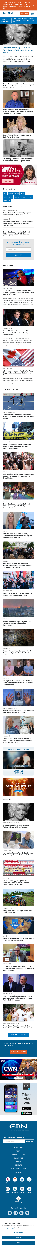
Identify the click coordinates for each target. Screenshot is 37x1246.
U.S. (5, 193)
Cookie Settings (18, 1232)
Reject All (18, 1237)
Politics (10, 193)
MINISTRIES (18, 1147)
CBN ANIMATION (18, 1168)
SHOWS (18, 1165)
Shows (23, 197)
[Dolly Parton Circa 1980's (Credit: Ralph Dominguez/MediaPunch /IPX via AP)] (18, 34)
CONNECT (18, 1158)
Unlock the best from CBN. (13, 1137)
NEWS (18, 1161)
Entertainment (8, 197)
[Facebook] (15, 1213)
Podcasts (30, 197)
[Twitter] (27, 1213)
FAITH (18, 1151)
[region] (18, 1232)
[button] (31, 13)
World (17, 193)
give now (24, 13)
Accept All (18, 1242)
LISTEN (18, 1172)
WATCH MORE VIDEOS (18, 1035)
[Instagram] (21, 1213)
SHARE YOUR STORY (18, 1052)
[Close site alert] (33, 5)
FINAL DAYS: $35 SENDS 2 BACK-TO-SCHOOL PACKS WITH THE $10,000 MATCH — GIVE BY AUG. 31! (16, 5)
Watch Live (7, 201)
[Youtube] (10, 1213)
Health (17, 197)
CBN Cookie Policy (12, 1229)
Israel (22, 193)
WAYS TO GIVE (18, 1154)
